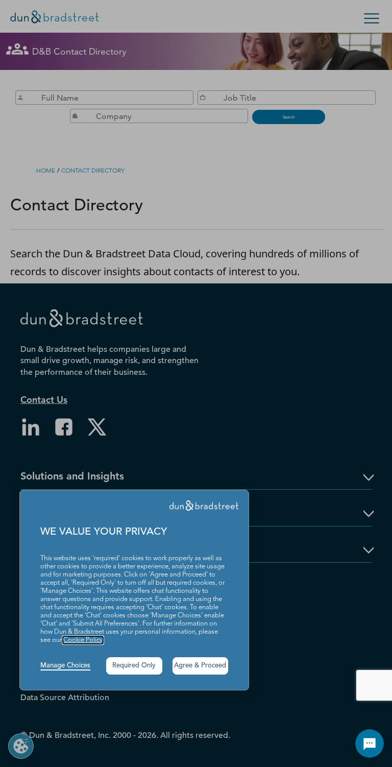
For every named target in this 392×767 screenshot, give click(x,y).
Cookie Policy (83, 640)
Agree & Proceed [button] (200, 665)
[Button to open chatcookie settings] (369, 743)
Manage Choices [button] (65, 665)
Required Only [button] (134, 665)
